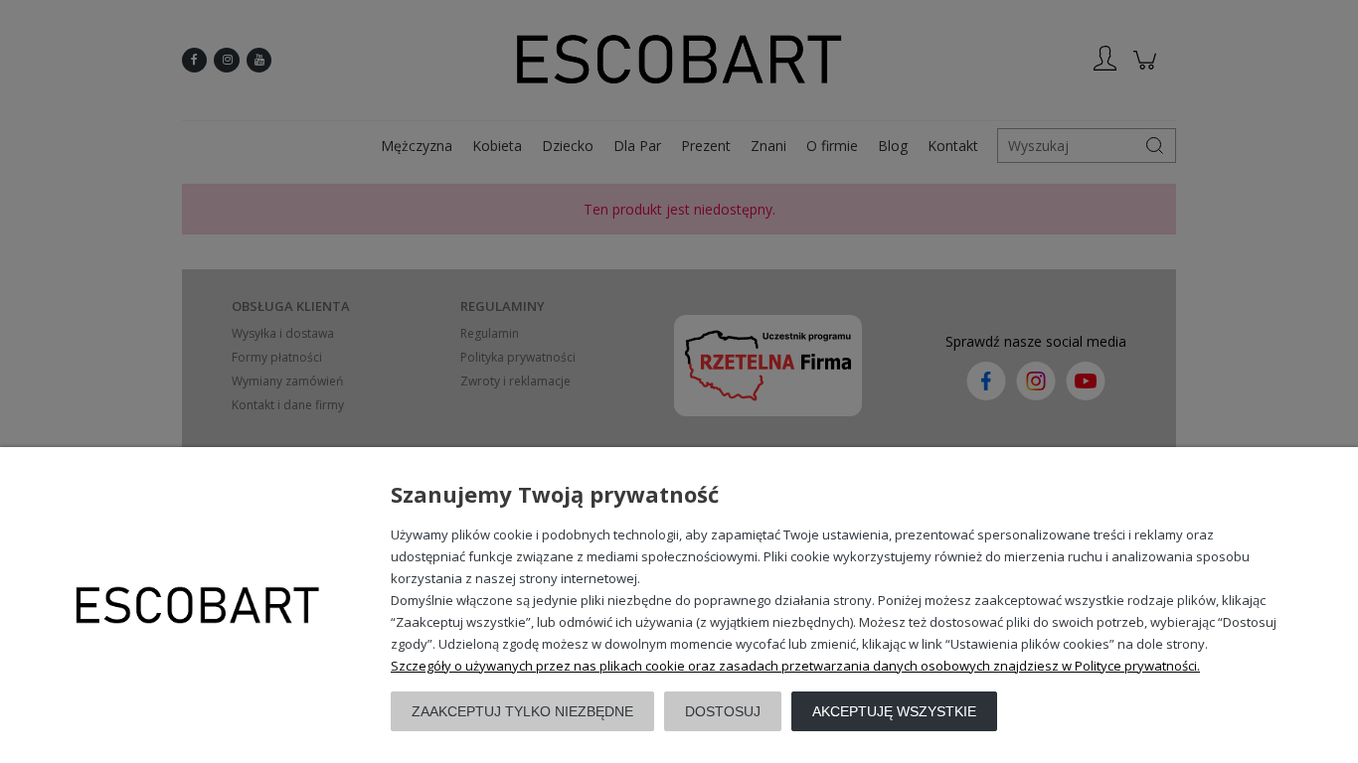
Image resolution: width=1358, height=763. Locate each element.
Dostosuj (723, 711)
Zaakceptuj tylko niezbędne (522, 711)
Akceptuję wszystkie (894, 711)
